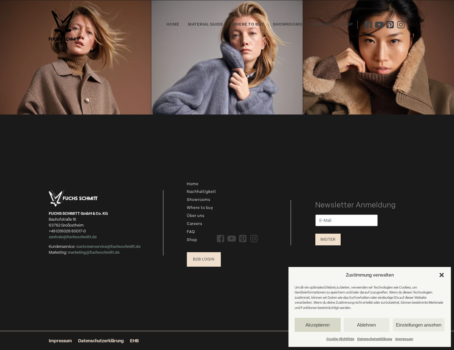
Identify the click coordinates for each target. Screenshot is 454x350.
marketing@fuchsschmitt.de (94, 252)
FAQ (191, 231)
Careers (194, 223)
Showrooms (287, 24)
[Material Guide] (226, 57)
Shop (347, 24)
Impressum (404, 338)
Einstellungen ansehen (418, 324)
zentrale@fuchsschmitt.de (73, 237)
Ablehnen (366, 324)
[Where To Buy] (75, 57)
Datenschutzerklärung (374, 338)
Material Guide (205, 24)
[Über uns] (378, 57)
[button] (442, 275)
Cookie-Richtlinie (340, 338)
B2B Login (204, 259)
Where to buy (248, 24)
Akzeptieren (317, 324)
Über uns (321, 24)
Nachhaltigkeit (201, 191)
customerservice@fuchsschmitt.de (108, 246)
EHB (134, 341)
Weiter (328, 239)
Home (172, 24)
